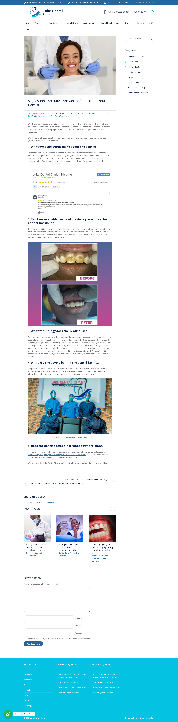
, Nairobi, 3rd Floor (45, 2)
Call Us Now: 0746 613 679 (102, 682)
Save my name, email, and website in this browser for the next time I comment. (59, 638)
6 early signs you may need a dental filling (36, 546)
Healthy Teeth (134, 67)
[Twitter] (143, 2)
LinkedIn (27, 690)
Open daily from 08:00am (68, 692)
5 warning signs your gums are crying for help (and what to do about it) (102, 548)
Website (78, 633)
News (130, 77)
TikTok (26, 700)
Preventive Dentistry (136, 87)
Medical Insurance (136, 72)
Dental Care (74, 113)
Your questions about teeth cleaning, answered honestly (68, 547)
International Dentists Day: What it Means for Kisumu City (57, 483)
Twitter (39, 502)
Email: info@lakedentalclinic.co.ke (72, 687)
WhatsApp (28, 705)
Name (78, 618)
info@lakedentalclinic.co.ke (117, 2)
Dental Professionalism (41, 116)
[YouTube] (150, 2)
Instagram (28, 679)
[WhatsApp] (153, 2)
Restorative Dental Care (138, 92)
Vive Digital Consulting (145, 718)
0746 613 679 (139, 12)
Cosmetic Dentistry (87, 113)
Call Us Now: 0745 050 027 (68, 682)
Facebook (28, 502)
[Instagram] (140, 2)
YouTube (27, 695)
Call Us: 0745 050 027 (118, 12)
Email (78, 625)
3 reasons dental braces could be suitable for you (87, 479)
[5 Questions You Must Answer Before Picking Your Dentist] (70, 65)
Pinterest (50, 502)
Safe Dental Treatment (60, 116)
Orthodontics (133, 82)
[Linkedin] (147, 2)
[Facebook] (137, 2)
